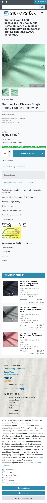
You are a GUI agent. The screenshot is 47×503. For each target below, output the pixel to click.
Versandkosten (15, 400)
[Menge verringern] (9, 155)
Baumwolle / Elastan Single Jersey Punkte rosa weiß (31, 335)
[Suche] (42, 7)
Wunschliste (8, 160)
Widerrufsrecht (14, 405)
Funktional (10, 480)
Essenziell (10, 470)
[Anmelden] (2, 2)
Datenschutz (14, 410)
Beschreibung (9, 175)
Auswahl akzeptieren (23, 498)
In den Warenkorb (28, 153)
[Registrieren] (7, 2)
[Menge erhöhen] (9, 151)
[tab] (23, 175)
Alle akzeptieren (23, 488)
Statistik (9, 472)
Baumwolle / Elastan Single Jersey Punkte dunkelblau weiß (29, 284)
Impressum (13, 413)
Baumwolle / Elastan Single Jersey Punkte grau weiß (31, 309)
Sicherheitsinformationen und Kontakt (18, 182)
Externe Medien (12, 475)
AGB (10, 408)
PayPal (8, 478)
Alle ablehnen (23, 493)
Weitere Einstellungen (10, 483)
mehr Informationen (16, 384)
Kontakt (12, 403)
